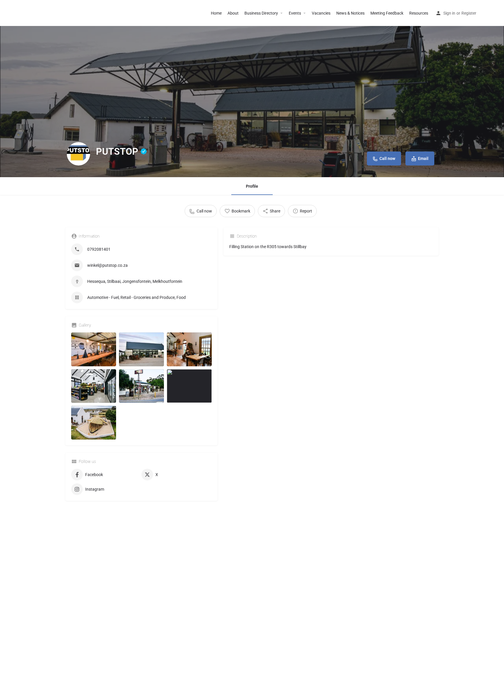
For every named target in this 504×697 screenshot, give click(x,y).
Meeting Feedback (386, 13)
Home (216, 13)
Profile (252, 186)
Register (468, 13)
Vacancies (321, 13)
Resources (418, 13)
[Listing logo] (78, 153)
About (233, 13)
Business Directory (261, 13)
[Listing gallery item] (93, 349)
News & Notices (350, 13)
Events (295, 13)
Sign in (449, 13)
